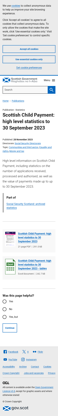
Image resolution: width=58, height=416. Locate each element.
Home (6, 101)
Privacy (51, 373)
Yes (11, 301)
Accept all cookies (29, 49)
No (10, 309)
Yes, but (13, 316)
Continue (10, 328)
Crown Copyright (11, 373)
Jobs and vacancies (34, 373)
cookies (15, 5)
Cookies (47, 366)
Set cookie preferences (29, 67)
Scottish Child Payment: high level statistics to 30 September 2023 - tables (34, 264)
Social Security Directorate (28, 143)
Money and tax (16, 151)
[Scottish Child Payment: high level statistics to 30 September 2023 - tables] (10, 266)
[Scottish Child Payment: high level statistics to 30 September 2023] (10, 239)
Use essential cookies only (29, 59)
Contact (35, 366)
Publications (18, 101)
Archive (23, 366)
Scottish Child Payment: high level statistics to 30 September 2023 (34, 237)
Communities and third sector (23, 147)
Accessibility (9, 366)
